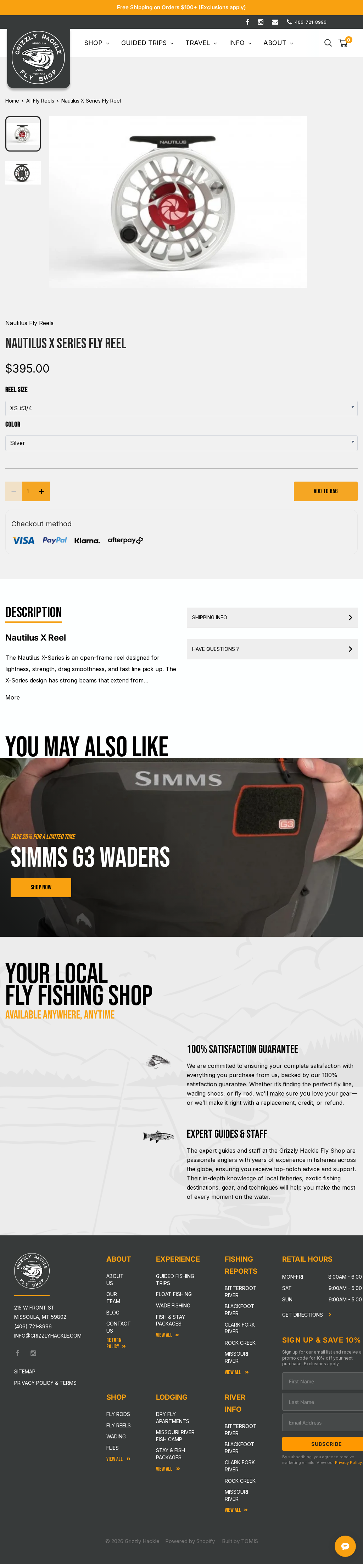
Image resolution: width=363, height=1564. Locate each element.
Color (12, 424)
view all (164, 1335)
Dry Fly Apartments (172, 1417)
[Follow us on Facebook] (248, 22)
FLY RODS (118, 1414)
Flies (112, 1448)
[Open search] (328, 43)
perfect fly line (332, 1084)
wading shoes (205, 1093)
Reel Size (16, 389)
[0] (343, 43)
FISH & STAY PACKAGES (170, 1320)
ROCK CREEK (240, 1481)
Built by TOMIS (240, 1541)
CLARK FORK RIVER (240, 1465)
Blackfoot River (240, 1309)
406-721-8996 (310, 22)
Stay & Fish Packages (170, 1453)
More (12, 697)
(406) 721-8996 (33, 1326)
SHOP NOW (40, 887)
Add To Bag (326, 491)
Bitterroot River (241, 1291)
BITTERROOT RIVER (241, 1429)
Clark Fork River (240, 1328)
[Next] (297, 196)
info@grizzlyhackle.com (48, 1336)
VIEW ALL (164, 1469)
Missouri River (236, 1357)
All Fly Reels (40, 101)
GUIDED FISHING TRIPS (175, 1279)
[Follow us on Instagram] (261, 22)
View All (115, 1459)
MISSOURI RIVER (236, 1495)
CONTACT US (118, 1327)
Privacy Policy (348, 1462)
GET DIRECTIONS (303, 1315)
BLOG (112, 1313)
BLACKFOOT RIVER (240, 1447)
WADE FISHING (173, 1305)
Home (12, 101)
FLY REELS (118, 1425)
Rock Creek (240, 1343)
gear (228, 1187)
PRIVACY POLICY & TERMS (45, 1383)
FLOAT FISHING (174, 1294)
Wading (116, 1436)
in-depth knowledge (229, 1178)
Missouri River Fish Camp (175, 1435)
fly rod (243, 1093)
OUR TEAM (113, 1297)
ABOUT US (115, 1279)
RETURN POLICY (113, 1343)
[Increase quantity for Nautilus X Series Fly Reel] (41, 491)
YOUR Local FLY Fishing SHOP (79, 985)
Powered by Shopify (190, 1541)
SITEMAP (24, 1371)
